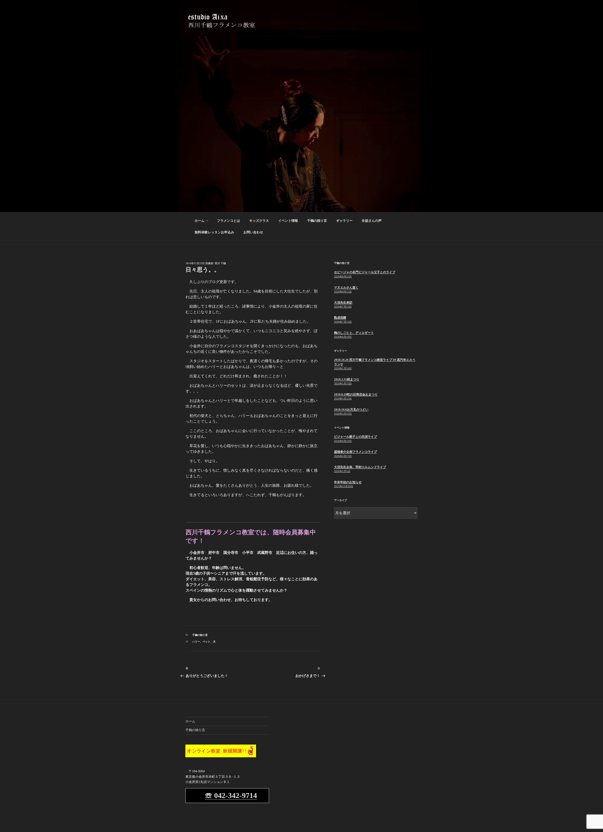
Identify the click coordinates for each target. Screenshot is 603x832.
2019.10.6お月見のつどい (351, 409)
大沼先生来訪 (343, 302)
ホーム (199, 220)
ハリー (196, 641)
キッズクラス (259, 220)
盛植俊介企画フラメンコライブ (355, 451)
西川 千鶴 (220, 263)
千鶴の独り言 (317, 220)
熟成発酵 (340, 317)
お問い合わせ (253, 232)
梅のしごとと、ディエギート (354, 332)
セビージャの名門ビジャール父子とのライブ (364, 272)
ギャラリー (344, 220)
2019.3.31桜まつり (346, 379)
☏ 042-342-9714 (231, 795)
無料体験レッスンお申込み (214, 232)
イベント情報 (288, 220)
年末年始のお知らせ (348, 482)
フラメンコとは (228, 220)
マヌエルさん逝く (346, 287)
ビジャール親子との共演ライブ (355, 436)
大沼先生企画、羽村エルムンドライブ (360, 467)
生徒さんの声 (372, 220)
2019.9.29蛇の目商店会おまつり (356, 394)
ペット (206, 641)
